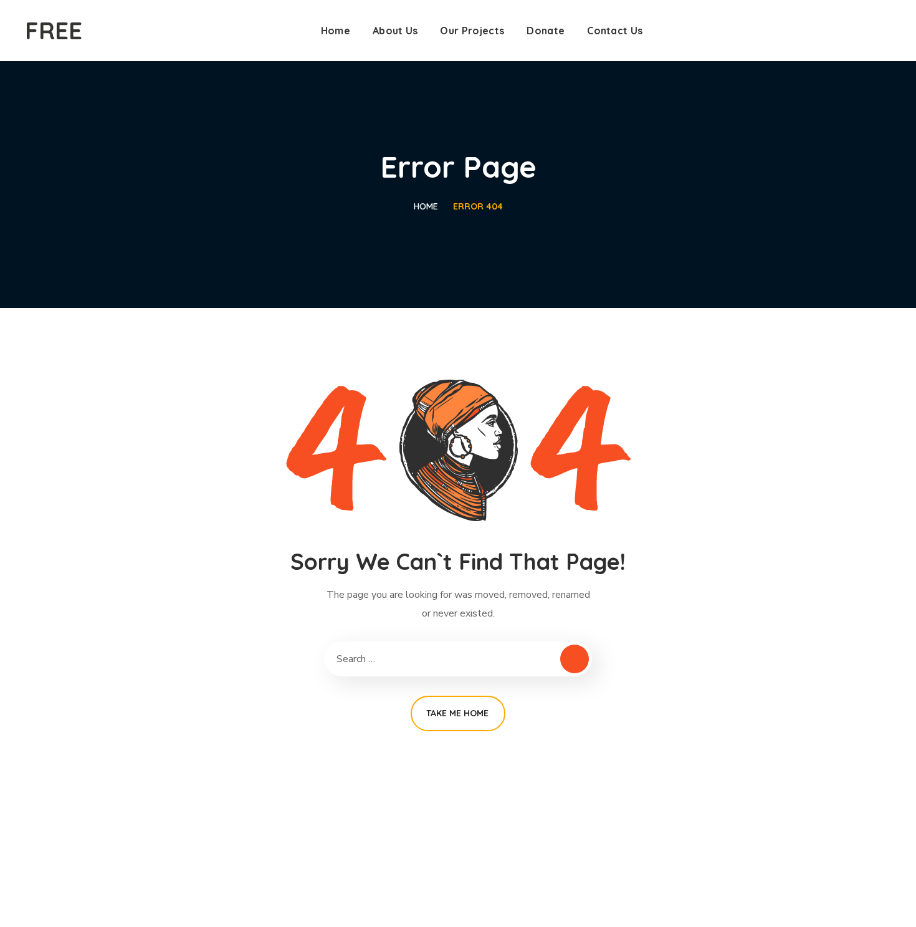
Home (426, 206)
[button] (886, 30)
